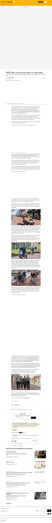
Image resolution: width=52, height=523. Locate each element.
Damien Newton (10, 456)
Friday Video (13, 471)
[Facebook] (48, 514)
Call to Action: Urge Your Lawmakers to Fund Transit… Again (17, 482)
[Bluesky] (50, 514)
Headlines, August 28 (10, 462)
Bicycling (24, 409)
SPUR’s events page (26, 397)
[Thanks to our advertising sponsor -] (26, 38)
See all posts (8, 503)
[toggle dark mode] (45, 2)
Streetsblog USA (9, 471)
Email (21, 417)
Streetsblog (10, 476)
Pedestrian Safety (30, 409)
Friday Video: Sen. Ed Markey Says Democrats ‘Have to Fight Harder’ (19, 472)
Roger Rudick (11, 77)
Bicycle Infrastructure (18, 409)
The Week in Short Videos (11, 451)
